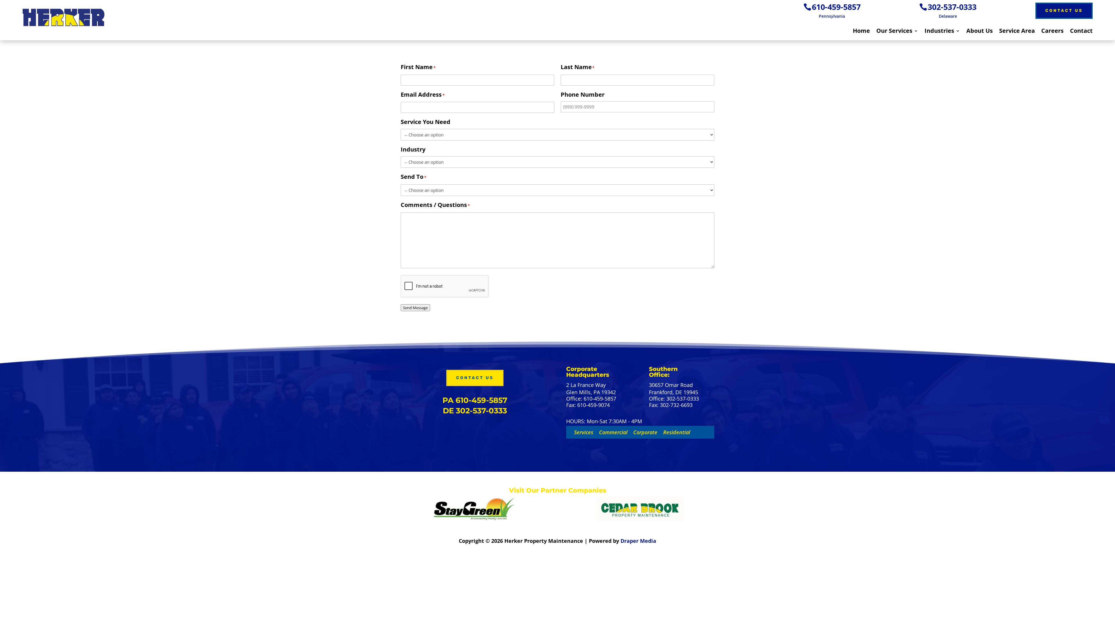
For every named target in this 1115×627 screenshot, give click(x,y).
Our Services (894, 32)
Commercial (613, 432)
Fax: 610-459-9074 (588, 405)
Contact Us (1064, 10)
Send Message (415, 307)
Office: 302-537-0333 (674, 399)
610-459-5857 (836, 6)
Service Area (1017, 32)
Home (861, 32)
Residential (676, 432)
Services (583, 432)
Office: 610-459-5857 (591, 399)
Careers (1052, 32)
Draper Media (638, 540)
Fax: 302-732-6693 (671, 405)
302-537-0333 (952, 6)
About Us (979, 32)
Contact (1081, 32)
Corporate (645, 432)
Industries (939, 32)
